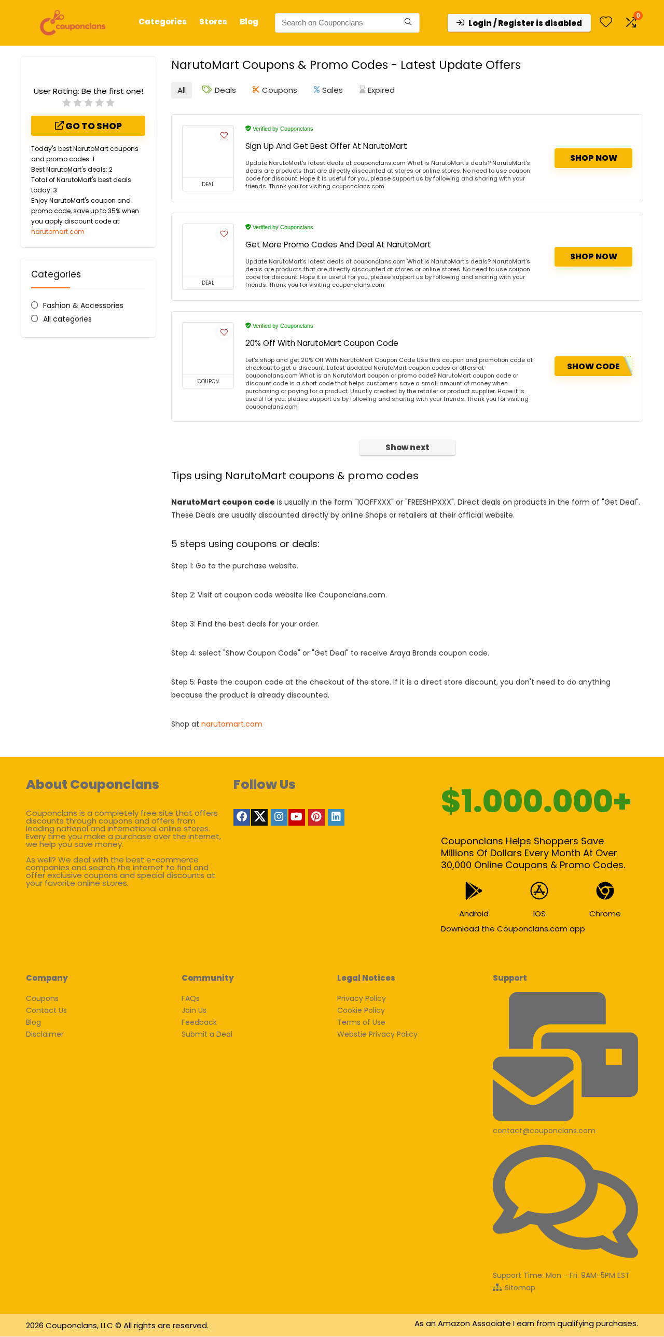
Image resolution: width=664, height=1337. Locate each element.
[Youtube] (296, 817)
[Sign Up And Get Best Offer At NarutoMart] (208, 151)
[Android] (474, 891)
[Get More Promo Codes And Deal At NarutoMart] (208, 250)
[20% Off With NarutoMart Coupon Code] (208, 348)
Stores (213, 21)
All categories (67, 319)
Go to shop (93, 126)
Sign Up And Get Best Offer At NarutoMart (326, 146)
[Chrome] (605, 891)
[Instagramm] (279, 817)
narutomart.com (58, 231)
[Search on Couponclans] (408, 23)
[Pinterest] (316, 817)
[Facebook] (241, 817)
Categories (163, 21)
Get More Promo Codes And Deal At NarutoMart (338, 244)
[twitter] (259, 817)
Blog (249, 21)
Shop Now (593, 158)
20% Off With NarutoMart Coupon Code (321, 343)
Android (474, 913)
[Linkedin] (336, 817)
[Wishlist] (606, 22)
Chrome (605, 913)
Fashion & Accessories (83, 305)
